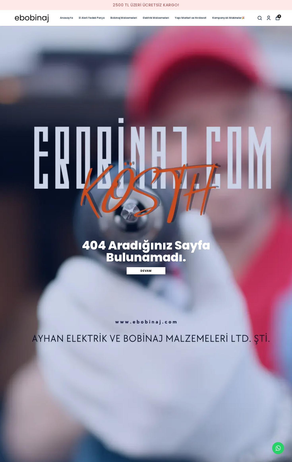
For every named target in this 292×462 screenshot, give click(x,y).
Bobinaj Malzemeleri (123, 18)
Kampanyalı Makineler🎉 (228, 18)
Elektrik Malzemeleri (156, 18)
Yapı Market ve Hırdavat (190, 18)
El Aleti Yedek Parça (91, 18)
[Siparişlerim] (268, 18)
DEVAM (146, 271)
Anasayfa (66, 18)
